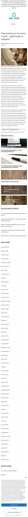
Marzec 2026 (4, 251)
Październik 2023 (5, 347)
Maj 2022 (3, 409)
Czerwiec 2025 (5, 274)
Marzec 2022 (4, 417)
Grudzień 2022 (5, 386)
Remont (21, 132)
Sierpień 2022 (4, 397)
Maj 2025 (3, 278)
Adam (3, 45)
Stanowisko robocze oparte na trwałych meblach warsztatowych (13, 231)
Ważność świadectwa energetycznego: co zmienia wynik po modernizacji (13, 225)
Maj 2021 (3, 455)
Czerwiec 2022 (5, 405)
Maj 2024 (3, 320)
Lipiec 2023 (4, 359)
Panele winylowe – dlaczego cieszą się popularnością (14, 235)
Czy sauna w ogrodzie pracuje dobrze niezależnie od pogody (13, 214)
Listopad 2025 (5, 258)
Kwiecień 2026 (5, 247)
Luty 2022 (3, 421)
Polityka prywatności (19, 515)
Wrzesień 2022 (5, 393)
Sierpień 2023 (4, 355)
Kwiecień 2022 (5, 413)
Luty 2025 (3, 285)
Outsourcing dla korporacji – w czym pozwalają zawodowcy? (11, 150)
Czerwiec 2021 (5, 451)
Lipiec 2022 (4, 401)
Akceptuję (14, 505)
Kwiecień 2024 (5, 324)
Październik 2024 (5, 301)
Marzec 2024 (4, 328)
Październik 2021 (5, 436)
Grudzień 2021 (5, 428)
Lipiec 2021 (4, 448)
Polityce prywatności (10, 501)
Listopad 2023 (5, 343)
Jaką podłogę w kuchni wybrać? (10, 181)
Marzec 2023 (4, 374)
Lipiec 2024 (4, 312)
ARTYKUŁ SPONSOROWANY (10, 132)
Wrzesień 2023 (5, 351)
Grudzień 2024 (5, 293)
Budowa (3, 474)
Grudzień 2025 (5, 254)
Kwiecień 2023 (5, 370)
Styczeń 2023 (4, 382)
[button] (26, 477)
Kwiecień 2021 (5, 459)
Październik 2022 (5, 390)
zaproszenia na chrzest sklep (8, 78)
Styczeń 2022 (4, 424)
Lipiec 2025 (4, 270)
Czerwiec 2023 (5, 363)
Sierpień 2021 (4, 444)
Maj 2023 (3, 366)
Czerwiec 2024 (5, 316)
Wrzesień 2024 (5, 305)
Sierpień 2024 (4, 309)
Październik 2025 (5, 262)
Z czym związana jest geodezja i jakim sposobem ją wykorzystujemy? (11, 166)
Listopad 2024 (5, 297)
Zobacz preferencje (14, 512)
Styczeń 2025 (4, 289)
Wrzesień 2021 (5, 440)
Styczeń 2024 (4, 336)
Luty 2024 (3, 332)
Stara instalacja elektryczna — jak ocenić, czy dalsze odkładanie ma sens (13, 219)
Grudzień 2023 (5, 339)
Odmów (14, 508)
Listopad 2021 (5, 432)
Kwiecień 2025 (5, 281)
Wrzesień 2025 (5, 266)
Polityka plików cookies (9, 515)
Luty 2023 (3, 378)
